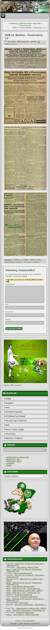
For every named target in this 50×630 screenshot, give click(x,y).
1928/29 (16, 260)
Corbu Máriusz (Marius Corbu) (27, 567)
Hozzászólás (10, 284)
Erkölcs (18, 621)
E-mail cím (9, 312)
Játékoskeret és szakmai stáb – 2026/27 (24, 580)
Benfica (39, 260)
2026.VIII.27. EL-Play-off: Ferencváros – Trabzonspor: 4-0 (25, 564)
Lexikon (7, 407)
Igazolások (10, 463)
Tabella (9, 465)
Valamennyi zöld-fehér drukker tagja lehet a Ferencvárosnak (26, 24)
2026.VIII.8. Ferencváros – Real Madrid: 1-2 (26, 605)
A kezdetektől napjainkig (13, 412)
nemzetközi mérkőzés (31, 262)
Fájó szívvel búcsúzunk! (23, 573)
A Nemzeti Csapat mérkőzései (15, 421)
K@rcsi (14, 44)
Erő (24, 621)
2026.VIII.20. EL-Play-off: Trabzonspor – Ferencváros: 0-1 (25, 576)
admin (8, 569)
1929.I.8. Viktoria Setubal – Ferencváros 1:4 (28, 28)
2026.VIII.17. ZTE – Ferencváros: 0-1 (26, 588)
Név (7, 304)
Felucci (9, 615)
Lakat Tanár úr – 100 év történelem (26, 615)
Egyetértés (31, 621)
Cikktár (6, 425)
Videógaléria (8, 403)
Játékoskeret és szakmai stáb (17, 457)
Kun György (24, 603)
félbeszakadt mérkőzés (13, 262)
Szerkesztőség (9, 434)
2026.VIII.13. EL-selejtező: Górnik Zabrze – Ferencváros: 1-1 (25, 599)
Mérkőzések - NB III (13, 461)
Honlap (8, 319)
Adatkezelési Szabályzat (13, 438)
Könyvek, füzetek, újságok (14, 429)
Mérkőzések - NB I (13, 459)
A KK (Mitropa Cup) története (15, 416)
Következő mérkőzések (23, 595)
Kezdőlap (7, 399)
